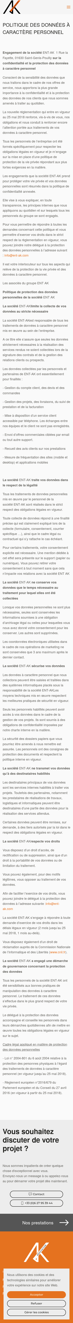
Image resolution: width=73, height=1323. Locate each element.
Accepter (36, 1294)
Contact (38, 1194)
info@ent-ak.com (16, 255)
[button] (68, 7)
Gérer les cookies (36, 1312)
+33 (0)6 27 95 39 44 (39, 1203)
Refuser (36, 1303)
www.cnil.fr (57, 952)
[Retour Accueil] (12, 7)
